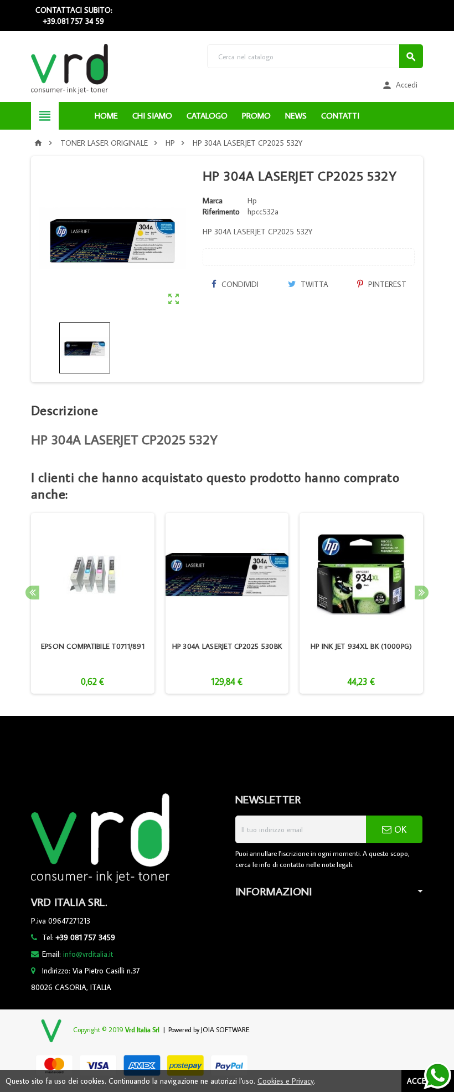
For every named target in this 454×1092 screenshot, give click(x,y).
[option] (92, 603)
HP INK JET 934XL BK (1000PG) (361, 646)
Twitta (313, 284)
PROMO (256, 115)
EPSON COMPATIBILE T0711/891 (93, 646)
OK (398, 829)
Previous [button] (32, 592)
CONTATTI (340, 115)
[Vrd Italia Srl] (69, 68)
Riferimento (221, 212)
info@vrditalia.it (88, 954)
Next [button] (422, 592)
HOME (106, 115)
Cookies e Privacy (285, 1081)
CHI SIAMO (152, 115)
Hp (252, 201)
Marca (213, 201)
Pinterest (386, 284)
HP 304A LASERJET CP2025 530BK (227, 646)
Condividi (239, 284)
